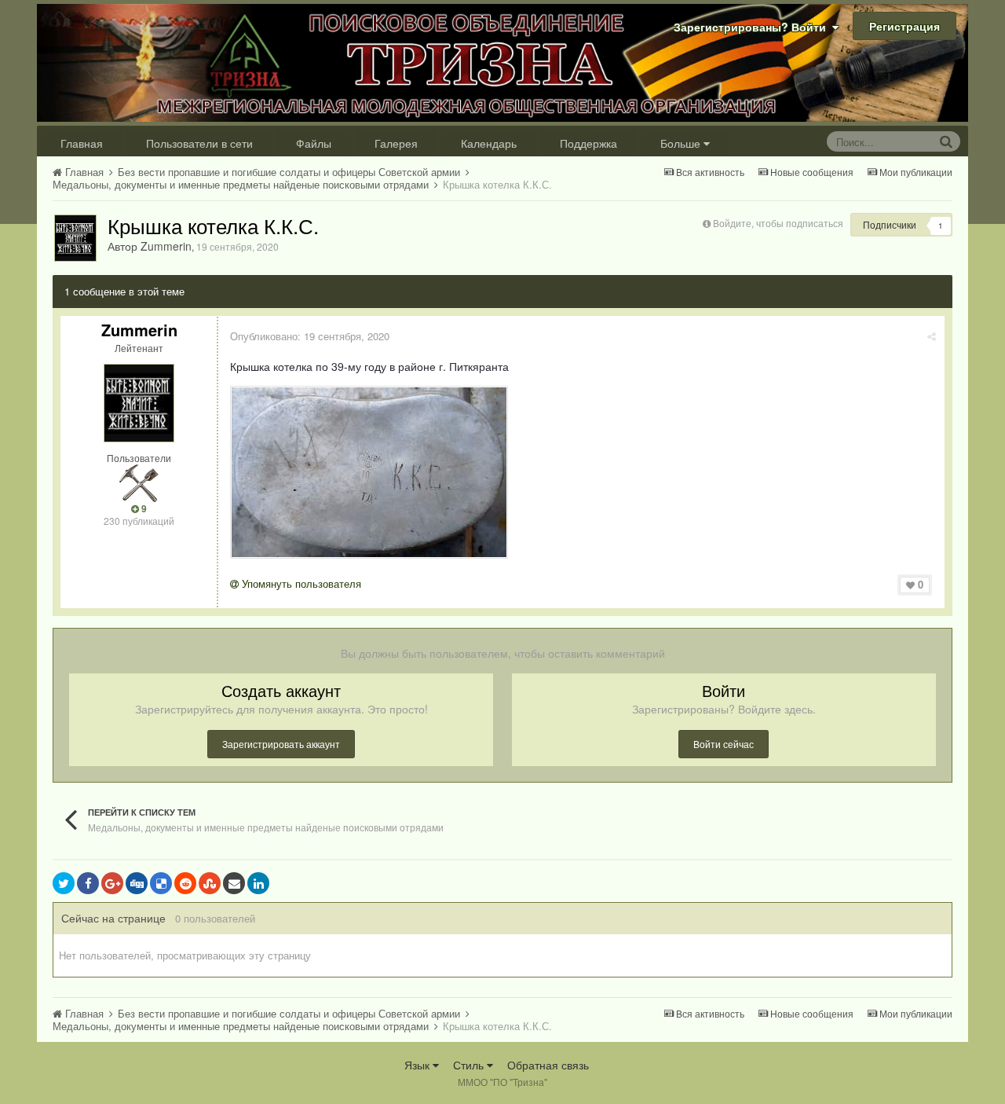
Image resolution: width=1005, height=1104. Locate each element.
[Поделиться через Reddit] (185, 883)
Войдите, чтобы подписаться (778, 222)
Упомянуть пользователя (300, 583)
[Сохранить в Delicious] (161, 883)
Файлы (313, 143)
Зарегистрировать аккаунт (281, 743)
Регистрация (904, 26)
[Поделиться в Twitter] (64, 883)
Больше (680, 143)
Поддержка (588, 143)
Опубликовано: (309, 335)
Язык (418, 1065)
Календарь (489, 143)
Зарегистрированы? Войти (753, 27)
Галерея (396, 143)
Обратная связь (548, 1065)
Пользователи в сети (199, 143)
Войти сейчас (723, 743)
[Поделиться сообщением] (931, 335)
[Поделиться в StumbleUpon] (210, 883)
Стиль (470, 1065)
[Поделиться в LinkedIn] (258, 883)
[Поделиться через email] (234, 883)
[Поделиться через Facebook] (88, 883)
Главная (81, 143)
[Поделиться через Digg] (137, 883)
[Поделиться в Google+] (112, 883)
